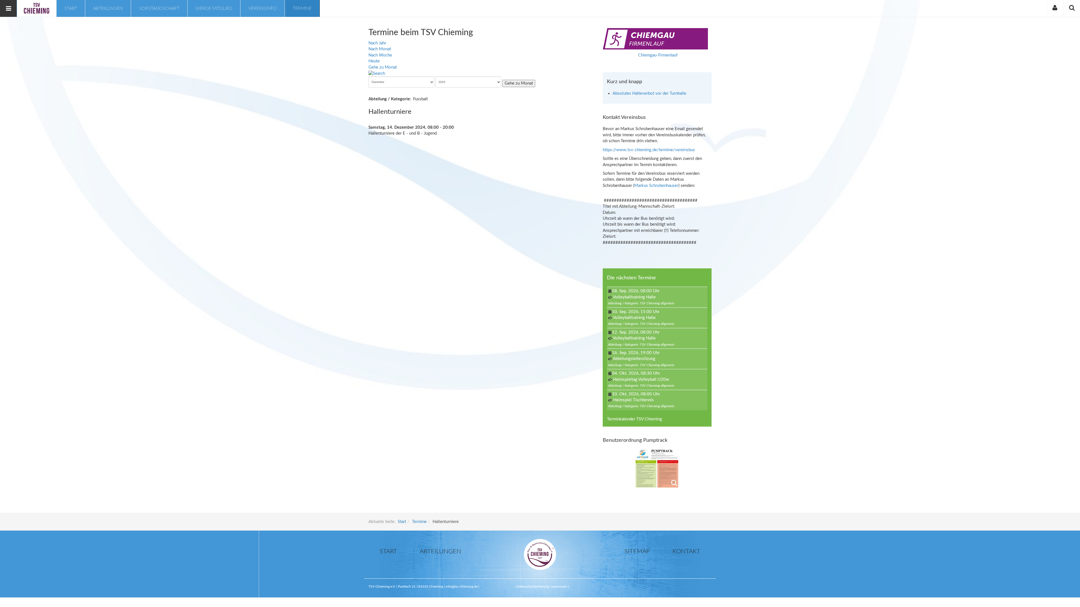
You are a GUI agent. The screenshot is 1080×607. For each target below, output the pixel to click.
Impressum (559, 586)
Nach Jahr (377, 43)
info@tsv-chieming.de (462, 586)
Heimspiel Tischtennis (633, 400)
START (388, 551)
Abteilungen (108, 8)
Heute (374, 61)
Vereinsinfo (262, 8)
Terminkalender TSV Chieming (634, 419)
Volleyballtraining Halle (634, 297)
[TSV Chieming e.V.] (36, 8)
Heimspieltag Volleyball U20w (641, 379)
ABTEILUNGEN (440, 551)
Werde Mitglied (213, 8)
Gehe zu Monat (382, 67)
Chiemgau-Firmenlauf (658, 55)
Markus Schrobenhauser (656, 186)
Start (70, 8)
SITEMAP (637, 551)
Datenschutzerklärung (533, 586)
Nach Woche (380, 55)
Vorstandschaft (159, 8)
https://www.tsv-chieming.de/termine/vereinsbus (649, 150)
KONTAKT (686, 551)
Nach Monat (379, 49)
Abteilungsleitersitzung (634, 359)
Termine (302, 8)
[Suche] (376, 73)
